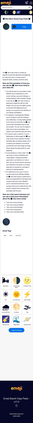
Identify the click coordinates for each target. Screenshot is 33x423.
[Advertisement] (16, 49)
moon (10, 235)
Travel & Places (16, 330)
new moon (18, 235)
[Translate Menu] (26, 2)
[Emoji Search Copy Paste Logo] (16, 390)
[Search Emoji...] (29, 7)
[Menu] (31, 2)
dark (5, 235)
